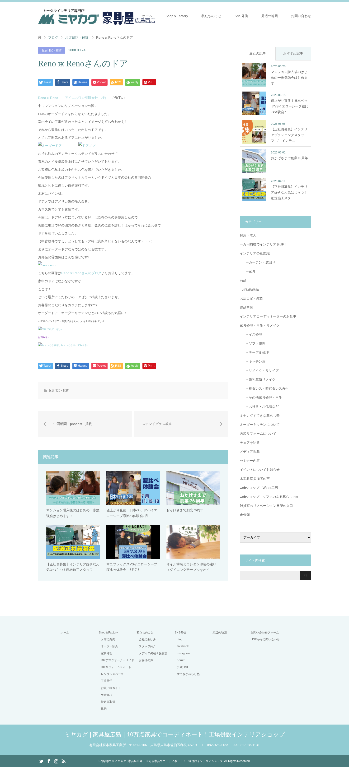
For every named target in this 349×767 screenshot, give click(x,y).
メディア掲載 (250, 451)
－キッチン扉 (253, 361)
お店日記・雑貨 (51, 50)
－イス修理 (252, 334)
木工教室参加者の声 (255, 479)
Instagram (56, 761)
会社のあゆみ (147, 639)
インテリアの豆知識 (255, 253)
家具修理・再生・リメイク (260, 325)
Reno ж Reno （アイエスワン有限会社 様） (73, 98)
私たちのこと (211, 16)
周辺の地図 (269, 16)
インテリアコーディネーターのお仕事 (268, 316)
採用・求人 (248, 235)
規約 (104, 708)
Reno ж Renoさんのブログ (81, 273)
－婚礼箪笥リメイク (258, 379)
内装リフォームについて (258, 433)
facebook (183, 646)
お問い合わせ (301, 16)
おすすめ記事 (293, 53)
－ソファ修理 (253, 343)
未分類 (245, 515)
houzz (181, 660)
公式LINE (183, 667)
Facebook (49, 761)
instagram (183, 653)
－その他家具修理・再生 (262, 397)
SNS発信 (241, 16)
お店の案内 (108, 639)
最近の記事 (257, 53)
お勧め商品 (250, 289)
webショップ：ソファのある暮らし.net (269, 497)
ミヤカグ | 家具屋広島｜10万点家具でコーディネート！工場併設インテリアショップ (174, 734)
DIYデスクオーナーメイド (117, 660)
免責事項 (106, 695)
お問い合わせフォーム (264, 632)
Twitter (41, 761)
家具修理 (106, 653)
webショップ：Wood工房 (259, 488)
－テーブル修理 (255, 352)
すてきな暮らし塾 (188, 674)
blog (180, 639)
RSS (63, 761)
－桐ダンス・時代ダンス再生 (265, 388)
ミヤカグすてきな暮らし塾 (260, 415)
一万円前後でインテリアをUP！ (264, 244)
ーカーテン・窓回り (258, 262)
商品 (243, 280)
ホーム (147, 16)
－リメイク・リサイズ (260, 370)
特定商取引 (108, 701)
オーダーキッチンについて (260, 424)
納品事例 (246, 307)
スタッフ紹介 (147, 646)
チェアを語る (250, 442)
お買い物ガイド (111, 688)
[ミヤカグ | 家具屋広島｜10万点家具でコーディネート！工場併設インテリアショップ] (97, 15)
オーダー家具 (109, 646)
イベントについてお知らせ (260, 469)
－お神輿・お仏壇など (260, 406)
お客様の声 (146, 660)
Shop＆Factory (176, 16)
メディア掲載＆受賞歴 (153, 653)
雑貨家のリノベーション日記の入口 (266, 506)
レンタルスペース (112, 674)
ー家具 (248, 271)
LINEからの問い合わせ (265, 639)
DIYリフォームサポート (116, 667)
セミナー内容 (250, 460)
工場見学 (106, 681)
